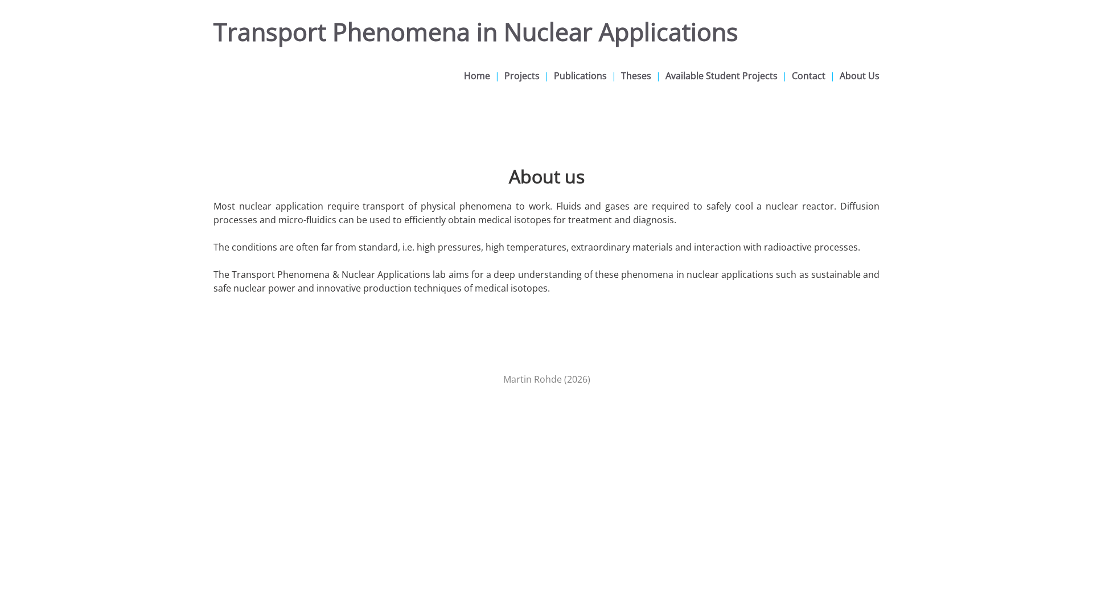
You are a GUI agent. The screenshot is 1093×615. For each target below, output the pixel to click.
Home (477, 75)
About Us (860, 75)
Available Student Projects (721, 75)
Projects (522, 75)
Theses (636, 75)
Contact (808, 75)
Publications (580, 75)
